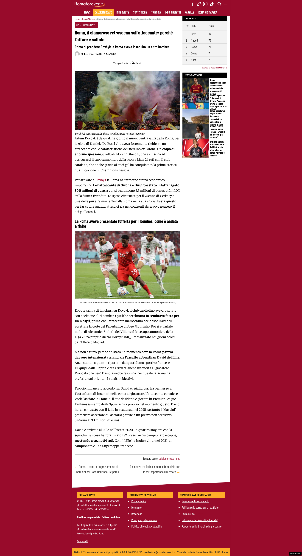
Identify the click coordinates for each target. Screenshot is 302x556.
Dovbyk (100, 180)
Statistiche (140, 12)
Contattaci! (82, 541)
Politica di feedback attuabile (146, 526)
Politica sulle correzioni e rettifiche (200, 507)
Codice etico (188, 514)
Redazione (136, 514)
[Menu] (225, 4)
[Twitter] (198, 4)
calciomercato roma (169, 458)
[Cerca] (219, 4)
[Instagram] (205, 4)
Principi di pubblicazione (144, 520)
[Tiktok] (212, 4)
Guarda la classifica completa (214, 67)
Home (77, 18)
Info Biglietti (173, 12)
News (87, 12)
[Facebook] (192, 4)
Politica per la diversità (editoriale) (200, 520)
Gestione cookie (295, 553)
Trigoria (156, 12)
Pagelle (189, 12)
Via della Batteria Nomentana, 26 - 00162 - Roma (202, 552)
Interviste (122, 12)
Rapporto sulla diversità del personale (201, 526)
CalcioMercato (103, 12)
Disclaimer (137, 507)
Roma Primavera (207, 12)
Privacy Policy (138, 501)
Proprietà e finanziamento (195, 501)
